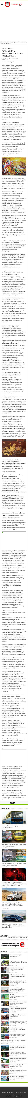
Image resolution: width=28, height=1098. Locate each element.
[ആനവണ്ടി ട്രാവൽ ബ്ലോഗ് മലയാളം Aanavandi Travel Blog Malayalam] (14, 4)
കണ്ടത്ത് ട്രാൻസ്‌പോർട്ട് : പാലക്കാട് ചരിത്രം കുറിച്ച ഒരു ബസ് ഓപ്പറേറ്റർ (14, 864)
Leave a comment (14, 58)
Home (2, 42)
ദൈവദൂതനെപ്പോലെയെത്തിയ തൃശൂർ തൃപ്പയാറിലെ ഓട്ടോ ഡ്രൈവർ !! (16, 969)
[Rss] (14, 1094)
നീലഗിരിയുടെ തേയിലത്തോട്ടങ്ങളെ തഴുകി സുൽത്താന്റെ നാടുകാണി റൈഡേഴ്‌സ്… (17, 996)
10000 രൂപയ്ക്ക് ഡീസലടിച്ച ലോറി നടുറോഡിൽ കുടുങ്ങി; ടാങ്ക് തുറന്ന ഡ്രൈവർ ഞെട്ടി (17, 982)
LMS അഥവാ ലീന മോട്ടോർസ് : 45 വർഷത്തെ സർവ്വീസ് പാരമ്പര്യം (14, 845)
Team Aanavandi (11, 1092)
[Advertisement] (14, 26)
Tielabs (24, 1092)
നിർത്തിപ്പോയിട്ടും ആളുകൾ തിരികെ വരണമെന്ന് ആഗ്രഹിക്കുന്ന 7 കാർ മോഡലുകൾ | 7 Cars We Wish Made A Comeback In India (12, 905)
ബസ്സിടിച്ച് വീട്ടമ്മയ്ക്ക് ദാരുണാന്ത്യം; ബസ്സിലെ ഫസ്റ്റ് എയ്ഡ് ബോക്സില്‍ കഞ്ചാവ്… (18, 962)
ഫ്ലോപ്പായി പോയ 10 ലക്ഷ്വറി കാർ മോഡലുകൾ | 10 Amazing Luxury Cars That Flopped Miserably (14, 926)
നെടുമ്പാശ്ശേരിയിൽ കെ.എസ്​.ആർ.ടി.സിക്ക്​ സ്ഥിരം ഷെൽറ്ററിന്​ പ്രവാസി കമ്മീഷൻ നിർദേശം (17, 989)
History (6, 42)
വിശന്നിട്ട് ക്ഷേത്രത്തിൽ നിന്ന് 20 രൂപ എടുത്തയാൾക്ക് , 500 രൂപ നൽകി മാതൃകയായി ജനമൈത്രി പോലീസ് (18, 1023)
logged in (16, 937)
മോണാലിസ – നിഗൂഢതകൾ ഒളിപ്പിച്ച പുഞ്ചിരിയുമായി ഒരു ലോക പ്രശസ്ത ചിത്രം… (18, 1003)
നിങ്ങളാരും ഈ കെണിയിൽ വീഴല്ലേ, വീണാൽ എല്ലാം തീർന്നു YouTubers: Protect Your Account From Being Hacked (14, 884)
